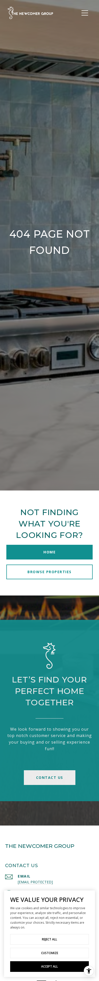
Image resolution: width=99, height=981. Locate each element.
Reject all (49, 939)
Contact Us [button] (49, 777)
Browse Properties (49, 571)
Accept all (49, 966)
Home (49, 552)
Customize (49, 953)
